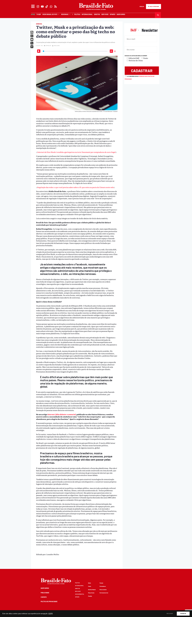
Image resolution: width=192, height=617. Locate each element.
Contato (44, 597)
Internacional (87, 14)
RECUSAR (170, 613)
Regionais (64, 14)
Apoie (33, 14)
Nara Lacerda (57, 45)
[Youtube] (42, 6)
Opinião (112, 14)
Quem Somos (121, 14)
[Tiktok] (46, 6)
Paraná (101, 583)
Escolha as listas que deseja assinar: (136, 55)
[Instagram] (37, 6)
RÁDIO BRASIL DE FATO (49, 14)
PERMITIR (183, 613)
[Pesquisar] (158, 15)
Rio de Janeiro (103, 589)
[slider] (75, 51)
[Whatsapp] (51, 6)
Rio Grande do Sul (104, 592)
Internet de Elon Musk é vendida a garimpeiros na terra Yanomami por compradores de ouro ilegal (76, 152)
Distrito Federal (92, 589)
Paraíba (90, 596)
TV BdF (38, 14)
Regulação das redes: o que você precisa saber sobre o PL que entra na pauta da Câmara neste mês (75, 187)
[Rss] (55, 6)
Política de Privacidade (49, 601)
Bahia (89, 583)
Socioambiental (79, 594)
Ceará (89, 586)
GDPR (50, 613)
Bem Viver (105, 14)
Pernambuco (103, 586)
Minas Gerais (91, 592)
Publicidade (45, 593)
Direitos (97, 14)
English (142, 6)
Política (77, 14)
